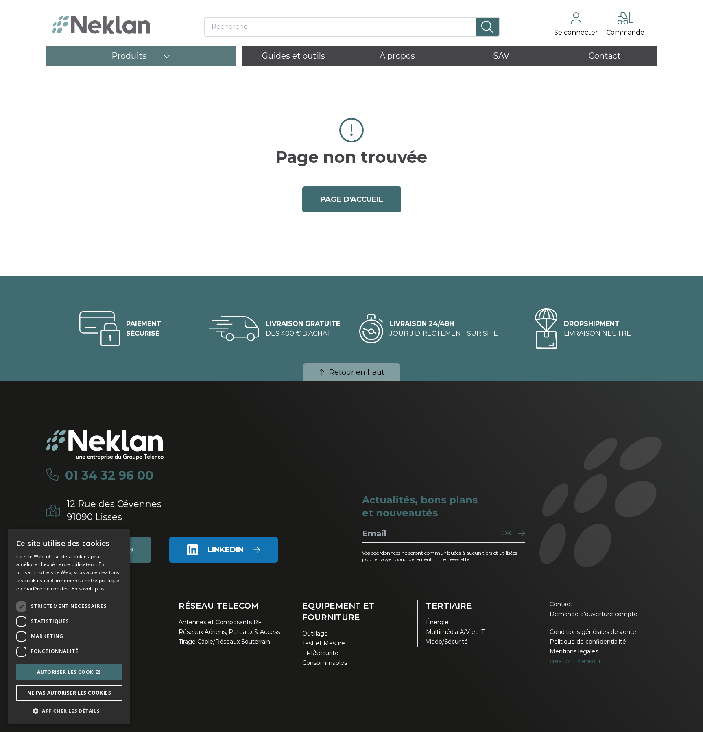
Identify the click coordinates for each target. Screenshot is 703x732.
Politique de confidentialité (588, 641)
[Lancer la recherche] (488, 27)
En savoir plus (88, 588)
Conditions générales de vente (593, 632)
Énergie (437, 622)
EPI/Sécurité (320, 653)
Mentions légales (574, 651)
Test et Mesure (323, 643)
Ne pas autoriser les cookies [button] (69, 692)
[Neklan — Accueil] (101, 24)
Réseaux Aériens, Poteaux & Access (229, 632)
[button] (69, 711)
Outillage (315, 633)
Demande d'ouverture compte (594, 614)
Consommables (324, 662)
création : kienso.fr (575, 661)
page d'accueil (351, 199)
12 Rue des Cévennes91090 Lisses (114, 510)
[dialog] (69, 626)
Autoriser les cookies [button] (69, 672)
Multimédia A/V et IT (455, 632)
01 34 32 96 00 (109, 476)
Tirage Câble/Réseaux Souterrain (224, 641)
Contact (561, 604)
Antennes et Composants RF (220, 622)
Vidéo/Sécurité (447, 641)
